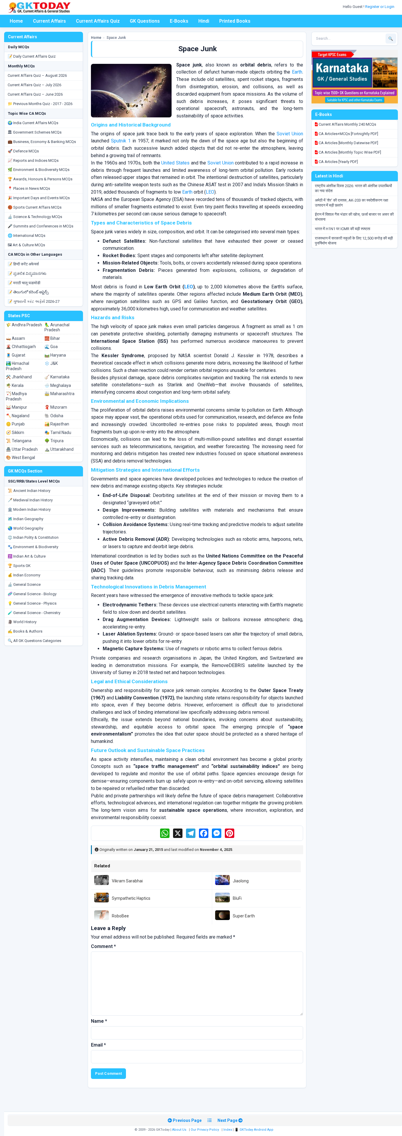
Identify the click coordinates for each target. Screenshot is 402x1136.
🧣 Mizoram (55, 407)
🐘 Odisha (53, 415)
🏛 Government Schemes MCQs (35, 132)
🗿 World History (22, 622)
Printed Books (234, 21)
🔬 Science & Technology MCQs (35, 216)
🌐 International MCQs (26, 235)
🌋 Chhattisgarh (21, 346)
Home (16, 21)
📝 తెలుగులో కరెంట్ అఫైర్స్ (28, 292)
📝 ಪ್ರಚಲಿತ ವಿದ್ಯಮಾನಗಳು (27, 273)
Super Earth (244, 916)
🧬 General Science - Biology (32, 594)
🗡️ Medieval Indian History (30, 500)
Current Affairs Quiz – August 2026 (37, 75)
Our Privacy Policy (205, 1130)
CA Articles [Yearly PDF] (338, 161)
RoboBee (120, 916)
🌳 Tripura (54, 440)
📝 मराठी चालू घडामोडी (24, 283)
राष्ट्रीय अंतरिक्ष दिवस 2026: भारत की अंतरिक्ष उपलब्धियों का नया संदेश (353, 188)
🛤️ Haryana (55, 355)
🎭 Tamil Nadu (57, 432)
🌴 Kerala (15, 385)
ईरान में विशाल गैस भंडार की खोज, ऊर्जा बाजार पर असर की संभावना (354, 217)
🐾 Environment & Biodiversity (33, 547)
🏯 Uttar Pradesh (22, 449)
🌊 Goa (51, 346)
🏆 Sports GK (19, 565)
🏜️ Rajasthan (56, 424)
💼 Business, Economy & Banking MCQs (42, 141)
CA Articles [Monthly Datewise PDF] (348, 143)
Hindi (203, 21)
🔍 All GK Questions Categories (34, 640)
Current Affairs (49, 21)
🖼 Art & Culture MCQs (26, 245)
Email (98, 1045)
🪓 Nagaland (17, 415)
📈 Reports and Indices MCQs (33, 160)
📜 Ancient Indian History (29, 490)
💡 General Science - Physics (32, 603)
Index (227, 1130)
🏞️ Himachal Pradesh (17, 366)
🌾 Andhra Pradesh (24, 324)
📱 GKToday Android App (254, 1130)
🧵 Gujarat (15, 355)
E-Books (179, 21)
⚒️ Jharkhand (19, 377)
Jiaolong (241, 881)
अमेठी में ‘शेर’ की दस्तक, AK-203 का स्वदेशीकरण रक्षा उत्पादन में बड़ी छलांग (351, 202)
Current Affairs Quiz (98, 21)
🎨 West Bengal (20, 457)
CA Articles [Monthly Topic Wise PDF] (349, 152)
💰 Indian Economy (24, 575)
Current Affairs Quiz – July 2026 (34, 85)
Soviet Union (290, 134)
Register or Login (380, 6)
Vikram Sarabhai (127, 881)
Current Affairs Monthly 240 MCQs (347, 124)
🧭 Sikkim (15, 432)
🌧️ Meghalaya (57, 385)
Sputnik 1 (121, 141)
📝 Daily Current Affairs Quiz (32, 56)
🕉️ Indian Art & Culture (27, 556)
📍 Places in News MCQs (29, 188)
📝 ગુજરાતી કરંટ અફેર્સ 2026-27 (33, 301)
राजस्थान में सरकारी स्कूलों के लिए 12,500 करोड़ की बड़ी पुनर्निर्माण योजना (354, 240)
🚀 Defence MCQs (23, 151)
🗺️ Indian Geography (25, 519)
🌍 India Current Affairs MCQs (33, 123)
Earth (297, 72)
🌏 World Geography (25, 528)
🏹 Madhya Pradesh (16, 396)
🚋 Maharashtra (59, 393)
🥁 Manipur (16, 407)
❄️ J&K (51, 363)
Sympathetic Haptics (131, 898)
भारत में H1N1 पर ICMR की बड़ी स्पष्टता (342, 229)
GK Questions (145, 21)
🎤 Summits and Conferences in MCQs (40, 226)
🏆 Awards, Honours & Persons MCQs (40, 179)
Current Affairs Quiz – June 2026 (35, 94)
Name (99, 1021)
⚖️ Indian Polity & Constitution (33, 537)
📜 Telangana (18, 440)
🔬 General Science (24, 584)
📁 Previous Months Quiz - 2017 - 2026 (40, 104)
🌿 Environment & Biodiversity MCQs (38, 169)
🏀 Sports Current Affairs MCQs (35, 207)
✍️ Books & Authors (25, 631)
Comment (103, 946)
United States (175, 163)
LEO (210, 192)
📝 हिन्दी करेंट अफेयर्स (23, 264)
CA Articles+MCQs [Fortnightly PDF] (348, 134)
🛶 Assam (15, 338)
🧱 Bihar (52, 338)
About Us (179, 1130)
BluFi (237, 898)
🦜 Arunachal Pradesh (56, 327)
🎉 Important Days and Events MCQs (39, 198)
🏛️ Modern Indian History (29, 509)
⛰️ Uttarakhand (59, 449)
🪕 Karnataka (56, 377)
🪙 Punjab (15, 424)
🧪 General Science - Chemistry (34, 613)
